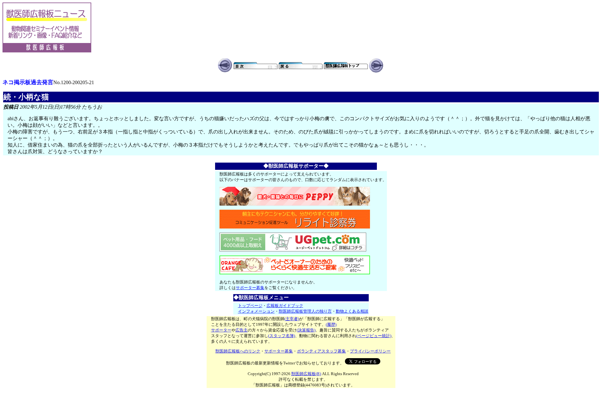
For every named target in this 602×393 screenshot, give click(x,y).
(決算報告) (306, 330)
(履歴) (331, 324)
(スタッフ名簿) (281, 335)
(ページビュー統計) (373, 335)
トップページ (250, 305)
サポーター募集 (250, 287)
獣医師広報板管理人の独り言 (305, 311)
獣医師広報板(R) (306, 373)
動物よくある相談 (352, 311)
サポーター (221, 330)
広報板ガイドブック (285, 305)
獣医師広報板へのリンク (237, 351)
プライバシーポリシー (370, 351)
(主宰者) (291, 318)
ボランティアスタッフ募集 (321, 351)
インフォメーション (256, 311)
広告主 (241, 330)
